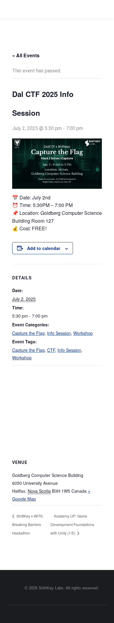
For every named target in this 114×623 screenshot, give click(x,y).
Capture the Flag (28, 333)
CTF (51, 350)
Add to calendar (43, 248)
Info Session (59, 333)
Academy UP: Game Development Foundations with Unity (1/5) (72, 524)
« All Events (26, 55)
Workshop (83, 333)
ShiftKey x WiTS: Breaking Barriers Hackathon (27, 524)
